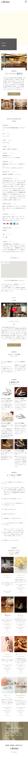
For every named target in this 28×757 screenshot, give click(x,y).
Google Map (13, 258)
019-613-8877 (6, 136)
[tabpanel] (7, 104)
